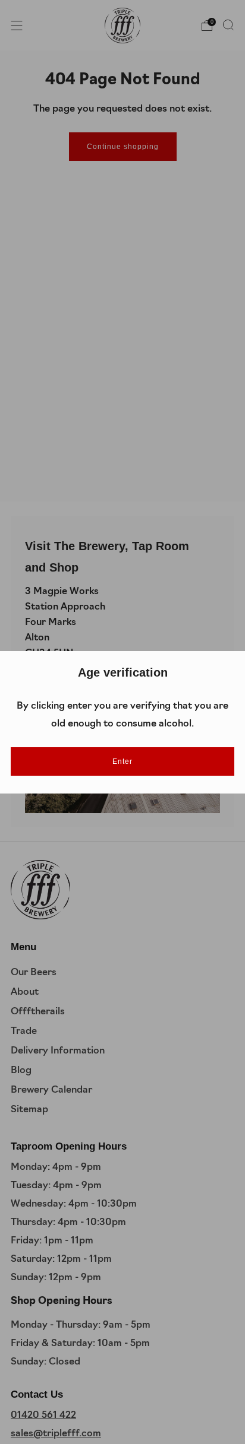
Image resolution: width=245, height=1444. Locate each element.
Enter (122, 761)
